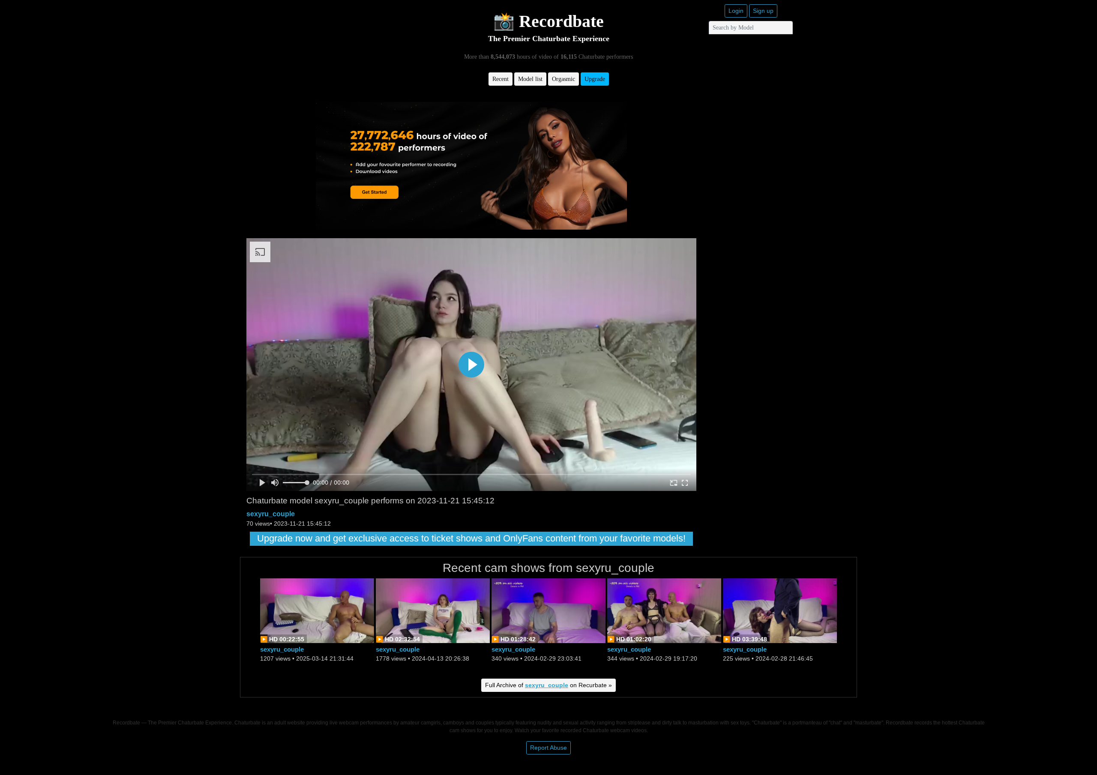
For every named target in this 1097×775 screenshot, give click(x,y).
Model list (530, 79)
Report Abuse (548, 747)
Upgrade (594, 79)
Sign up (763, 10)
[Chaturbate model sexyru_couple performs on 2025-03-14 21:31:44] (317, 609)
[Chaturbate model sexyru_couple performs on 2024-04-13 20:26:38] (433, 609)
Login (735, 10)
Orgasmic (563, 79)
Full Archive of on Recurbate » (548, 685)
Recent (500, 79)
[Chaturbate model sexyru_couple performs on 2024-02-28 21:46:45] (780, 609)
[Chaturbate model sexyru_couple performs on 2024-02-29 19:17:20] (664, 609)
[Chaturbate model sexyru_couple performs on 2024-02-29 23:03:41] (548, 609)
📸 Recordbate (548, 21)
